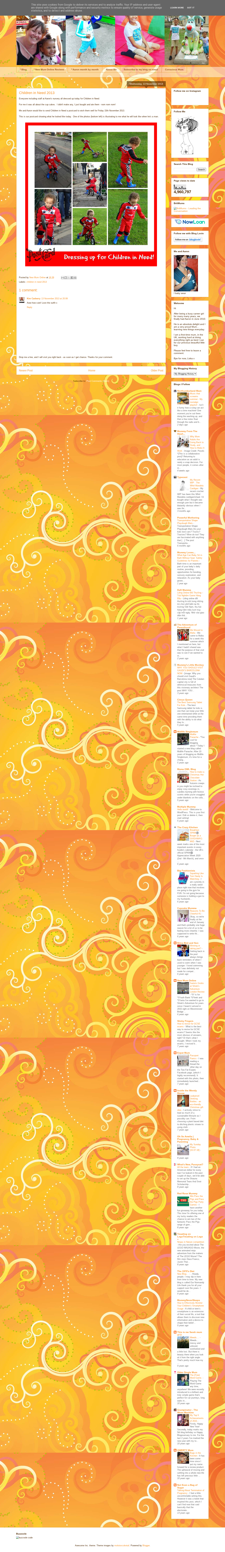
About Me (111, 69)
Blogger (146, 1545)
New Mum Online (186, 980)
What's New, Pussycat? (190, 1164)
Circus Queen (185, 699)
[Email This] (62, 277)
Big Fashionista (186, 870)
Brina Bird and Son (187, 943)
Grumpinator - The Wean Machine (187, 1411)
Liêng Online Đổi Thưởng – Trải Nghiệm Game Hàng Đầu (190, 595)
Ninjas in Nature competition (190, 1242)
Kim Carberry (33, 298)
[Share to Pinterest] (75, 277)
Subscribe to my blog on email (141, 69)
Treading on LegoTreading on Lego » (190, 1237)
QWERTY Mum (185, 1450)
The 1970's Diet (185, 1271)
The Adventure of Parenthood (187, 626)
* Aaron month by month (85, 69)
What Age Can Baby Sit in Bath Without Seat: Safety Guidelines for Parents (189, 558)
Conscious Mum (174, 69)
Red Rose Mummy (187, 1193)
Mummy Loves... (186, 552)
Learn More (177, 7)
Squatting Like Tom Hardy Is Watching (197, 876)
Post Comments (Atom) (97, 381)
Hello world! (183, 809)
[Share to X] (68, 277)
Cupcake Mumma (187, 908)
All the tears (183, 1167)
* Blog (23, 69)
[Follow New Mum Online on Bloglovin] (188, 241)
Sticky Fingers (185, 1021)
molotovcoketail (121, 1545)
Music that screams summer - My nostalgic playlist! (196, 399)
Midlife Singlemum (187, 731)
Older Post (157, 370)
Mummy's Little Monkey (190, 665)
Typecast (182, 477)
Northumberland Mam (189, 391)
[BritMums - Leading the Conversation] (190, 211)
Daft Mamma (184, 590)
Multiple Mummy (186, 806)
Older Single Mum (187, 1372)
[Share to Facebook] (72, 277)
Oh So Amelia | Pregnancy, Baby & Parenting (187, 1139)
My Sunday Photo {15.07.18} (195, 1147)
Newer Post (26, 370)
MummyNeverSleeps (188, 1300)
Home (91, 370)
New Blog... (183, 1274)
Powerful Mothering (188, 517)
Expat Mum (183, 1052)
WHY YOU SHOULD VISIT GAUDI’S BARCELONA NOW (190, 670)
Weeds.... (195, 1337)
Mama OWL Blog (186, 769)
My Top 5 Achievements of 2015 (197, 1418)
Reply (29, 307)
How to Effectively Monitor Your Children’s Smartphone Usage (190, 1306)
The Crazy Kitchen (187, 827)
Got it (191, 7)
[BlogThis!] (65, 277)
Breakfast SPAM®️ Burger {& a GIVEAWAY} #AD (196, 836)
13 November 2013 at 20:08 (54, 298)
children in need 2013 (37, 282)
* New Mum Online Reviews (49, 69)
